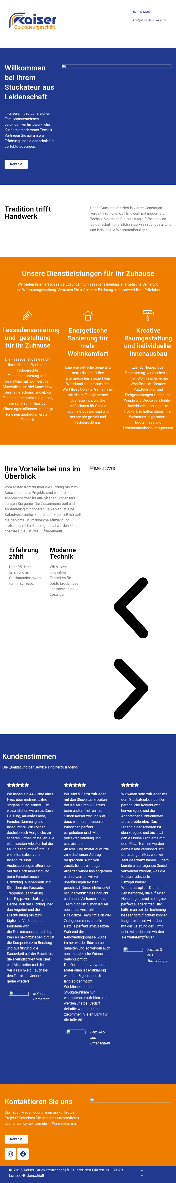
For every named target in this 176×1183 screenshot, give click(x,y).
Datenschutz (156, 1170)
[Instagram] (10, 1154)
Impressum (154, 1175)
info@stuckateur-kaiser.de (150, 20)
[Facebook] (23, 1154)
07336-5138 (141, 12)
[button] (130, 608)
